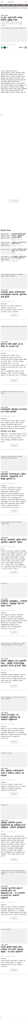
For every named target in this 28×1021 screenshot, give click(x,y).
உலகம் (13, 5)
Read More (14, 315)
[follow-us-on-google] (25, 47)
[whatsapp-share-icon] (2, 48)
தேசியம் (8, 5)
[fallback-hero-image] (6, 236)
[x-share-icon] (5, 48)
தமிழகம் (3, 5)
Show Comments (14, 201)
